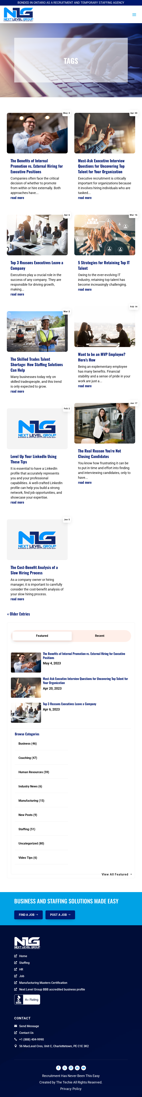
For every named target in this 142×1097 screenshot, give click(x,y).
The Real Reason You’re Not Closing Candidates (99, 453)
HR (21, 969)
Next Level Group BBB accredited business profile (52, 989)
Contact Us (26, 1033)
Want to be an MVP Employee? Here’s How (101, 356)
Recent (99, 636)
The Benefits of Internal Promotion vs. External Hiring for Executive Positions (37, 166)
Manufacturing (28, 800)
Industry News (28, 786)
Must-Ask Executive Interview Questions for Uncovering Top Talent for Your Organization (101, 166)
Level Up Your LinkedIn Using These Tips (34, 458)
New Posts (25, 815)
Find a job (26, 915)
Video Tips (25, 857)
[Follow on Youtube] (83, 1068)
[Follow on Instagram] (71, 1068)
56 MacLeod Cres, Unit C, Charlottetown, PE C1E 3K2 (54, 1046)
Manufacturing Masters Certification (43, 983)
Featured (42, 636)
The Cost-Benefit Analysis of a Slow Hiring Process (34, 569)
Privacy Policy (71, 1089)
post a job (58, 915)
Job (21, 976)
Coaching (24, 758)
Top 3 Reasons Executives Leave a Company (37, 265)
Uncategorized (28, 843)
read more (17, 197)
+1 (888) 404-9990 (31, 1039)
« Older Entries (18, 614)
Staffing (23, 829)
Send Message (29, 1026)
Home (23, 956)
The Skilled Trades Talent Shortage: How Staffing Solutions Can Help (37, 364)
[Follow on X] (64, 1068)
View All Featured (115, 874)
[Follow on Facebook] (58, 1068)
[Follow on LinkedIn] (77, 1068)
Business (24, 743)
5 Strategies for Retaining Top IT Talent (104, 265)
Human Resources (30, 772)
